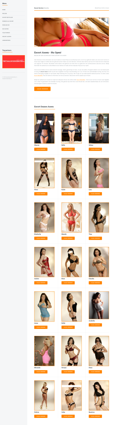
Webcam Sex (6, 25)
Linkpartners (6, 40)
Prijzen (4, 13)
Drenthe (41, 8)
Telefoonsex (6, 32)
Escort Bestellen (38, 75)
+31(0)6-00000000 (42, 89)
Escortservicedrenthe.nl (11, 77)
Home (4, 9)
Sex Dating (5, 29)
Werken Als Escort (8, 21)
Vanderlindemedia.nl (7, 78)
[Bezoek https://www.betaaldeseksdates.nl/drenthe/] (13, 68)
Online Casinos (6, 36)
